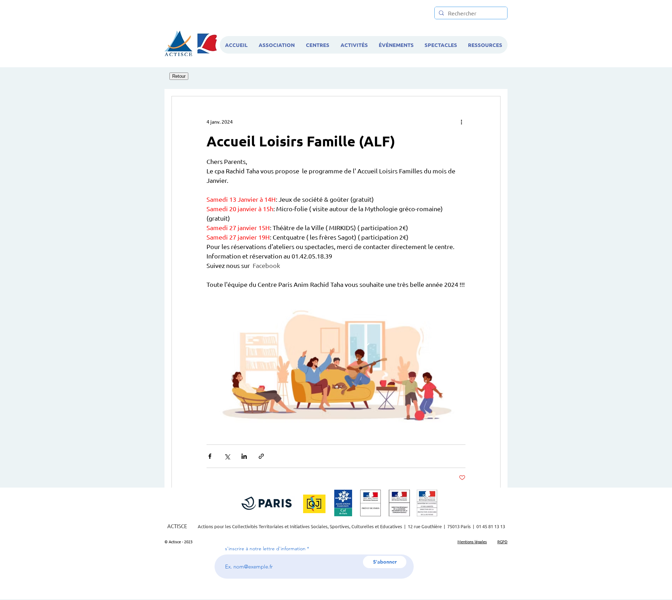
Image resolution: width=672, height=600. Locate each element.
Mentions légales (472, 541)
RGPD (502, 541)
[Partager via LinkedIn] (244, 456)
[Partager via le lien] (261, 456)
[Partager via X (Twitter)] (227, 456)
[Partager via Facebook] (209, 456)
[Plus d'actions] (461, 121)
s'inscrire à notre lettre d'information (265, 548)
